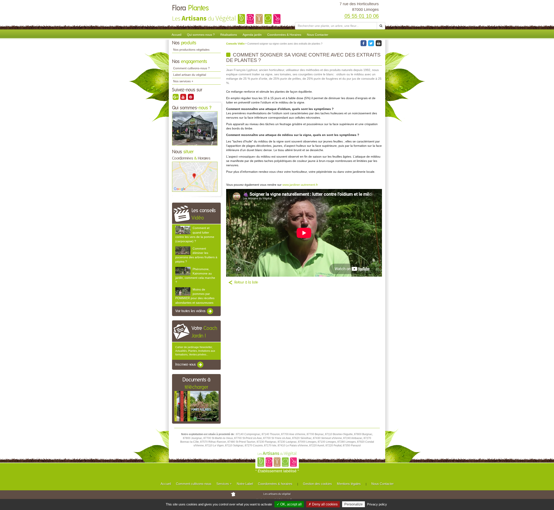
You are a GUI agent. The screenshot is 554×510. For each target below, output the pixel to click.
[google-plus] (176, 96)
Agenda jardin (252, 34)
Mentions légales (349, 484)
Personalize (353, 504)
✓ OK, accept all (289, 504)
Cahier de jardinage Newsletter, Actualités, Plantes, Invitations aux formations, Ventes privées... (195, 351)
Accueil (176, 34)
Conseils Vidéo (235, 43)
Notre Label (245, 484)
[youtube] (183, 96)
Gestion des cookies (317, 484)
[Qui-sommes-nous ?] (194, 128)
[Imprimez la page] (378, 43)
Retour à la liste (246, 282)
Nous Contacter (317, 34)
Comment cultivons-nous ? (191, 68)
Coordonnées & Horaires (284, 34)
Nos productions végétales (191, 49)
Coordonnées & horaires (275, 484)
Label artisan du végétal (189, 74)
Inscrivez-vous (186, 364)
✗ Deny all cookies (323, 504)
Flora (190, 8)
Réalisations (228, 34)
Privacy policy (377, 504)
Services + (224, 484)
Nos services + (183, 81)
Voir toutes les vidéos (190, 311)
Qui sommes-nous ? (201, 34)
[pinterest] (190, 96)
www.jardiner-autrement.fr (300, 184)
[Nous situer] (194, 176)
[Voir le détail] (182, 230)
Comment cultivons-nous (193, 484)
